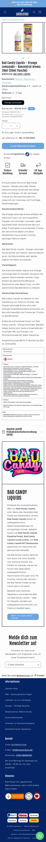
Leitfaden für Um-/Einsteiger (18, 700)
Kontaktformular (19, 744)
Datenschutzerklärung (21, 830)
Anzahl (5, 121)
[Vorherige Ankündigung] (5, 3)
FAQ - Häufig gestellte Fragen (18, 694)
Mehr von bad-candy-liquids (22, 616)
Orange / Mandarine (25, 79)
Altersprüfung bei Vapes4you (18, 729)
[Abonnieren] (38, 665)
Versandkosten (19, 114)
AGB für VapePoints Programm (19, 838)
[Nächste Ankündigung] (41, 3)
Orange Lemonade (13, 102)
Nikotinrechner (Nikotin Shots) (18, 712)
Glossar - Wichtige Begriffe (17, 706)
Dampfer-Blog (11, 688)
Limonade (6, 82)
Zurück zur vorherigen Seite (13, 19)
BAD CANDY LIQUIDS (21, 74)
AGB (33, 830)
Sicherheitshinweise (14, 717)
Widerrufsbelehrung (31, 826)
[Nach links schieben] (17, 58)
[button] (5, 12)
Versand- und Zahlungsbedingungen (24, 834)
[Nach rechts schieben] (28, 58)
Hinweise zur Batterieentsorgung (19, 723)
